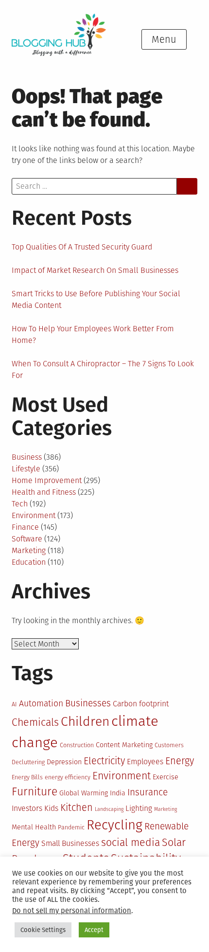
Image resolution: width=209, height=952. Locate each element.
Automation (41, 703)
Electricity (104, 761)
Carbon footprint (141, 703)
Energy (179, 761)
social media (130, 842)
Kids (51, 808)
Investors (27, 808)
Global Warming (83, 793)
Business (27, 457)
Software (27, 538)
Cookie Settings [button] (43, 930)
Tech (20, 503)
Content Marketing (124, 745)
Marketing (29, 550)
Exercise (165, 777)
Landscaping (109, 809)
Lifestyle (26, 468)
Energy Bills (27, 777)
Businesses (88, 703)
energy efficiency (67, 777)
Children (85, 721)
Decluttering (28, 762)
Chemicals (35, 722)
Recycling (114, 825)
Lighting (138, 808)
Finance (25, 527)
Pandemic (71, 827)
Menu (164, 39)
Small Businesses (70, 843)
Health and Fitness (44, 492)
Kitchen (76, 807)
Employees (145, 761)
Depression (64, 762)
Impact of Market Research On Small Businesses (95, 270)
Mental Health (34, 827)
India (117, 793)
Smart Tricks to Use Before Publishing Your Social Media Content (96, 299)
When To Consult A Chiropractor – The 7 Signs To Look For (103, 369)
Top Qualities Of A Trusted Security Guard (82, 246)
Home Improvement (47, 480)
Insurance (147, 792)
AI (14, 704)
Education (29, 562)
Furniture (34, 791)
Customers (169, 745)
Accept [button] (94, 930)
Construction (77, 745)
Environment (33, 515)
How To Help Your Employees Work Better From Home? (93, 334)
